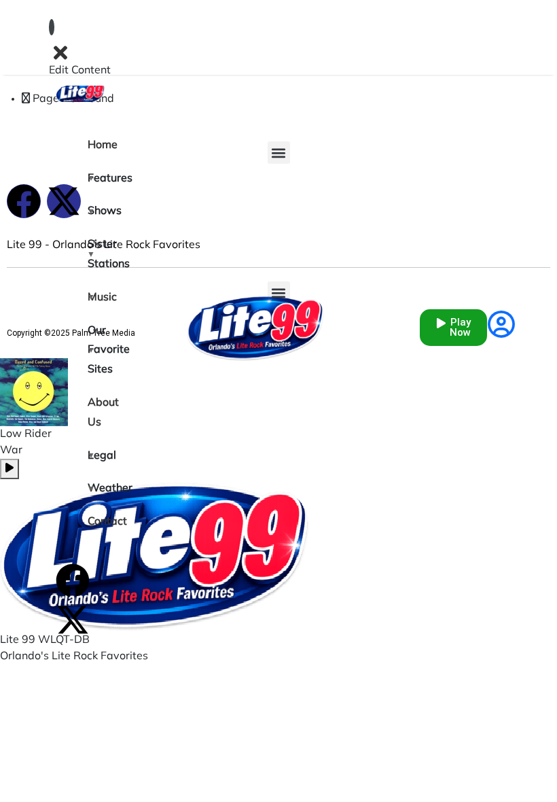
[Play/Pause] (9, 469)
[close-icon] (60, 52)
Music (96, 297)
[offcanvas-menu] (51, 27)
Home (96, 145)
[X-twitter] (73, 620)
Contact (96, 522)
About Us (96, 413)
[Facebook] (73, 580)
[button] (279, 152)
